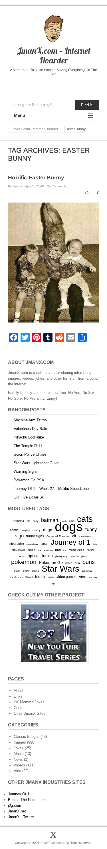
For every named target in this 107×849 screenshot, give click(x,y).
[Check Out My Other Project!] (53, 633)
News (18, 759)
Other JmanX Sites (29, 713)
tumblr (40, 576)
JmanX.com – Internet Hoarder (53, 55)
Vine (17, 771)
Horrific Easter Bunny (36, 178)
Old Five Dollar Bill (29, 497)
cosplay (25, 530)
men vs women (45, 549)
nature (90, 549)
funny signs (35, 536)
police (68, 563)
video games (66, 577)
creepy (37, 530)
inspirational (32, 543)
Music (19, 754)
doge (47, 529)
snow (26, 570)
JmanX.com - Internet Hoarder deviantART (65, 86)
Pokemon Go (51, 562)
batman (49, 520)
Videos (19, 765)
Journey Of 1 (18, 794)
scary (17, 570)
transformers (16, 577)
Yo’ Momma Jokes (29, 702)
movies (60, 550)
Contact (20, 708)
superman (87, 570)
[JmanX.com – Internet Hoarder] (53, 835)
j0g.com (14, 805)
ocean (22, 556)
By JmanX (15, 186)
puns (88, 562)
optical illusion (40, 555)
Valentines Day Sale (30, 428)
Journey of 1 (70, 542)
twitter (51, 577)
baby (36, 520)
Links (18, 696)
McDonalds (18, 549)
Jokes (19, 748)
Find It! (87, 105)
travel (29, 576)
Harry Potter (85, 536)
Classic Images (26, 736)
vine (82, 576)
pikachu (74, 556)
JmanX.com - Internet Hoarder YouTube (41, 86)
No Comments (57, 186)
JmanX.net (17, 811)
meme (31, 549)
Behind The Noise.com (27, 800)
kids (95, 543)
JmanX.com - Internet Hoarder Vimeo (53, 86)
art (28, 520)
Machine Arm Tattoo (30, 420)
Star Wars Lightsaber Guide (36, 463)
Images (20, 742)
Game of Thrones (58, 536)
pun (77, 562)
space (35, 570)
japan (44, 543)
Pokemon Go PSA (29, 480)
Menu (19, 115)
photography (61, 556)
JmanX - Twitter (21, 817)
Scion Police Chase (30, 454)
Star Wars (60, 568)
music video (76, 549)
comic (14, 530)
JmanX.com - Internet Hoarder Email (77, 86)
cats (85, 519)
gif (74, 536)
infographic (16, 543)
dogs (69, 526)
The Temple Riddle (29, 446)
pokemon (24, 561)
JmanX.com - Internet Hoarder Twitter (29, 86)
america (18, 520)
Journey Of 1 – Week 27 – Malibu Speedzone (51, 488)
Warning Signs (26, 471)
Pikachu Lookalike (29, 437)
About (18, 690)
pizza (83, 556)
